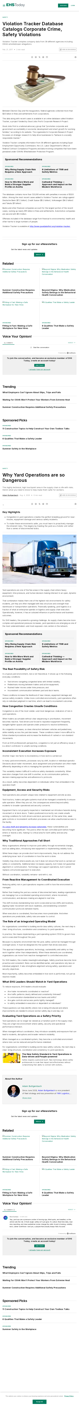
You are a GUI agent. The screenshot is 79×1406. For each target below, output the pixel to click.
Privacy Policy (69, 1396)
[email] (47, 57)
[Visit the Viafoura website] (71, 353)
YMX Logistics (63, 1093)
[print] (75, 57)
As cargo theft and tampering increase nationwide (24, 827)
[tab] (8, 342)
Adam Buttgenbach (10, 495)
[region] (39, 348)
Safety (5, 17)
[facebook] (32, 57)
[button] (4, 5)
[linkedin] (36, 57)
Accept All (39, 1402)
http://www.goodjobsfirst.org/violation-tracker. (50, 226)
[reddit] (43, 57)
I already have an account (39, 369)
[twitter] (39, 57)
